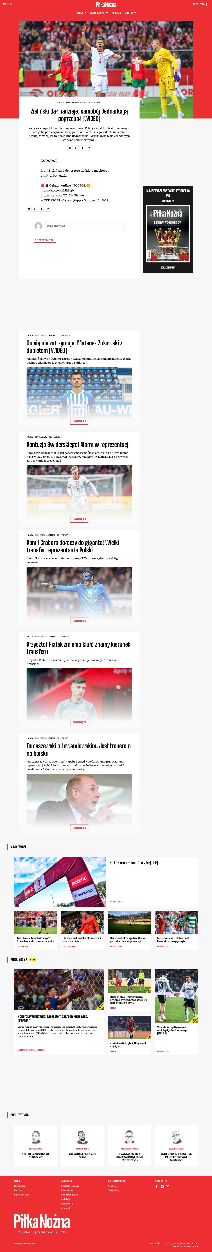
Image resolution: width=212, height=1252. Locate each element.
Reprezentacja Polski (76, 102)
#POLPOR (79, 185)
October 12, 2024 (96, 200)
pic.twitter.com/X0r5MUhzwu (62, 195)
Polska (60, 102)
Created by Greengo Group (185, 1246)
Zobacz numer (168, 267)
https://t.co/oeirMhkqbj (58, 190)
